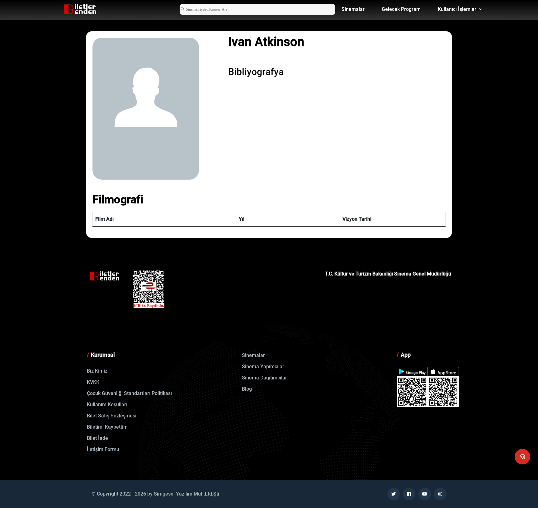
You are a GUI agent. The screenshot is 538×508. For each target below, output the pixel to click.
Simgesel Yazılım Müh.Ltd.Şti (186, 494)
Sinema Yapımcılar (263, 366)
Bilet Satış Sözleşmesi (111, 416)
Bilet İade (97, 438)
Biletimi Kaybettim (107, 427)
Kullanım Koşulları (107, 404)
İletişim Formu (103, 449)
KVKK (93, 382)
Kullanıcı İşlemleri (458, 9)
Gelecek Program (401, 9)
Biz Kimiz (97, 371)
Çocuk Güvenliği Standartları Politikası (129, 393)
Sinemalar (353, 9)
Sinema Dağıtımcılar (264, 378)
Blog (247, 389)
